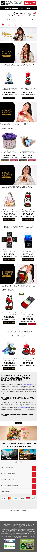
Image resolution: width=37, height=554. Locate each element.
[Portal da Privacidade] (9, 542)
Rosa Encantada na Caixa (18, 227)
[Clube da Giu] (18, 440)
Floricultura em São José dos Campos (26, 456)
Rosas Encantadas (28, 384)
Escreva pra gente (21, 536)
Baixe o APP (30, 3)
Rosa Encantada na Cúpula (18, 65)
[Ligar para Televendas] (9, 14)
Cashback (29, 14)
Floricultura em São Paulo (8, 457)
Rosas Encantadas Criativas (16, 187)
